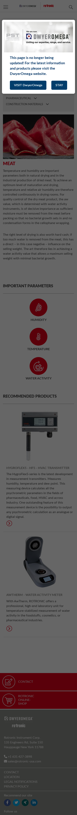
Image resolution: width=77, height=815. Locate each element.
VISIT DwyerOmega (28, 85)
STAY (59, 85)
